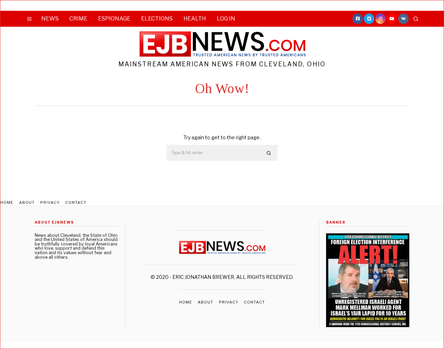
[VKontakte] (403, 19)
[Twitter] (369, 19)
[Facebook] (357, 19)
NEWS (50, 18)
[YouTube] (392, 19)
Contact (75, 202)
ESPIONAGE (114, 18)
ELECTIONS (157, 18)
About (27, 202)
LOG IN (226, 18)
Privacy (50, 202)
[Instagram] (380, 19)
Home (7, 202)
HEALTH (194, 18)
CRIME (78, 18)
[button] (269, 153)
